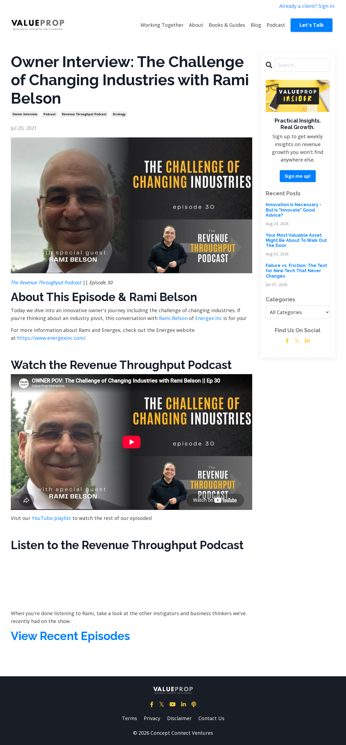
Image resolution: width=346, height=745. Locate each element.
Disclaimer (179, 718)
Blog (256, 25)
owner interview (24, 114)
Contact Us (211, 718)
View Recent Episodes (70, 636)
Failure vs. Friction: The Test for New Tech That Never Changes (296, 270)
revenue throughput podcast (84, 114)
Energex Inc (208, 318)
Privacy (152, 718)
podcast (50, 114)
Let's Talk (311, 25)
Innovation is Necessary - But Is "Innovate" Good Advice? (293, 209)
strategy (119, 114)
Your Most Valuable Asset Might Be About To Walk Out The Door (296, 240)
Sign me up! (298, 176)
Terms (129, 718)
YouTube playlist (51, 518)
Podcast (276, 25)
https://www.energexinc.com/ (51, 338)
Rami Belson (173, 318)
